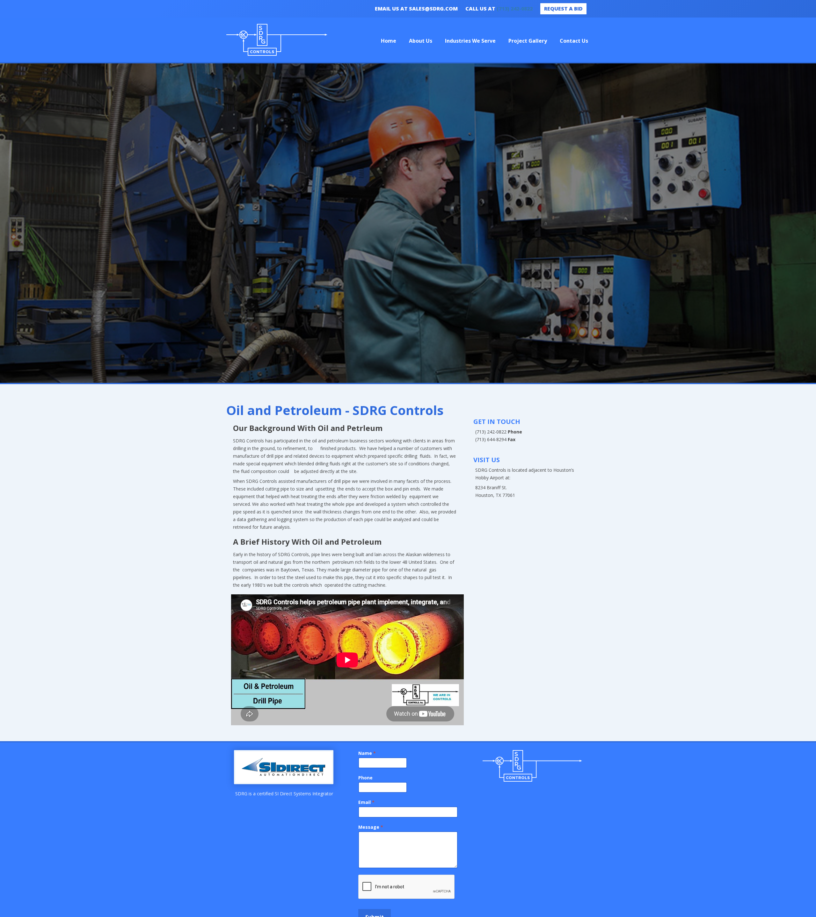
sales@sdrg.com (433, 8)
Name (367, 753)
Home (388, 40)
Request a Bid (563, 8)
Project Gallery (527, 40)
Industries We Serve (470, 40)
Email (366, 802)
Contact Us (574, 40)
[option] (408, 223)
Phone (365, 778)
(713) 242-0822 (515, 8)
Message (370, 827)
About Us (420, 40)
